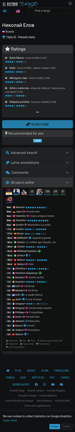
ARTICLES (38, 377)
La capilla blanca (33, 294)
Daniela (19, 277)
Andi (17, 299)
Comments (19, 172)
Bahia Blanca (16, 57)
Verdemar (29, 286)
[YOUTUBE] (52, 384)
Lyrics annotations (25, 163)
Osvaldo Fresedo (27, 395)
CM (47, 191)
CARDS (65, 377)
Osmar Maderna (48, 395)
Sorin (18, 316)
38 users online (22, 182)
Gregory (19, 303)
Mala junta (34, 321)
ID (63, 191)
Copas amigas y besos (41, 216)
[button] (18, 11)
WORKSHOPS (20, 384)
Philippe (20, 312)
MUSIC (31, 370)
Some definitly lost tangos (19, 400)
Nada (12, 68)
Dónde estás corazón (40, 308)
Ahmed (20, 207)
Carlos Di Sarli (62, 400)
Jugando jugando (41, 237)
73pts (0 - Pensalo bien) (20, 37)
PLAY (18, 370)
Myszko (19, 290)
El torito (31, 325)
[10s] (6, 57)
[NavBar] (70, 3)
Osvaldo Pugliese (56, 390)
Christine (20, 268)
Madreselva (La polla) (39, 224)
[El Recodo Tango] (7, 370)
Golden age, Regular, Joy (42, 242)
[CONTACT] (61, 384)
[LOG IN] (4, 11)
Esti (17, 286)
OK (55, 191)
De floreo (33, 290)
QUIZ (23, 377)
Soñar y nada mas (19, 88)
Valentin (20, 216)
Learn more (10, 420)
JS (31, 191)
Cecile (19, 224)
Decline (67, 426)
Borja (20, 233)
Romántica (33, 330)
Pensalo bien (32, 211)
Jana (18, 211)
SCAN (44, 370)
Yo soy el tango (33, 299)
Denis (18, 325)
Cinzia (20, 242)
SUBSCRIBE (39, 124)
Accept (54, 426)
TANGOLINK (61, 370)
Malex (20, 259)
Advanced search (24, 153)
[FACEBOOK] (36, 384)
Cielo (31, 264)
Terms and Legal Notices (37, 405)
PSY (52, 377)
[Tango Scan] (30, 237)
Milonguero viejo (18, 78)
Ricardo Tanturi (35, 390)
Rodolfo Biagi (17, 390)
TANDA (10, 377)
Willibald (22, 237)
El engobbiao (36, 312)
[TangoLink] (26, 321)
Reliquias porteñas (19, 101)
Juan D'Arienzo (44, 400)
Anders (19, 330)
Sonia (20, 255)
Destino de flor (36, 277)
